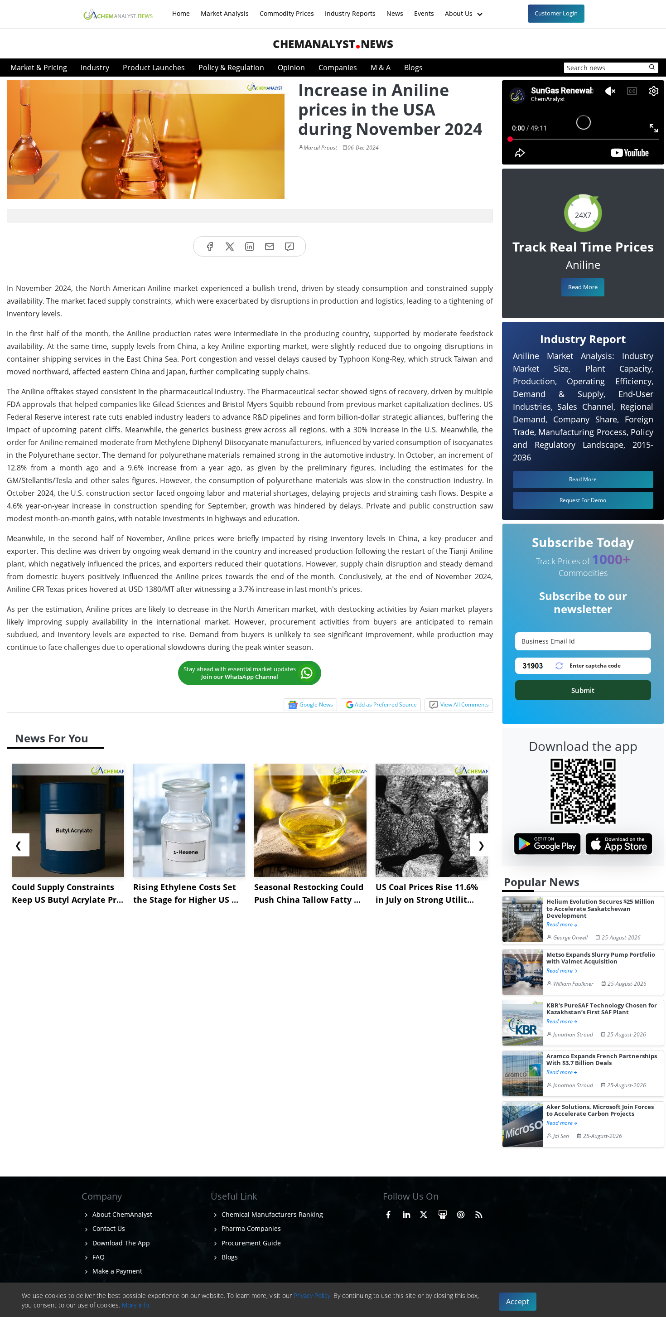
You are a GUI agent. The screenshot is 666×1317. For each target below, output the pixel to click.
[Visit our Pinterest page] (460, 1213)
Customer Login (556, 13)
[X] (230, 246)
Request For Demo (583, 500)
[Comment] (289, 246)
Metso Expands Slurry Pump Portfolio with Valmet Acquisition (600, 958)
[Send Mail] (270, 246)
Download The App (120, 1243)
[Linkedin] (250, 246)
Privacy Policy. (313, 1295)
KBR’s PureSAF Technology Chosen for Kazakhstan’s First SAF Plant (601, 1009)
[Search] (652, 68)
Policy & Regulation (231, 68)
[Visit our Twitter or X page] (423, 1213)
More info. (136, 1305)
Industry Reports (350, 9)
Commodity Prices (287, 9)
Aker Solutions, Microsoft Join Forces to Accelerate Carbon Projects (600, 1111)
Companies (338, 68)
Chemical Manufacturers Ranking (271, 1214)
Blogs (413, 68)
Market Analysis (225, 9)
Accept (517, 1302)
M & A (381, 68)
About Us (459, 9)
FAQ (98, 1257)
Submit (582, 690)
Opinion (291, 68)
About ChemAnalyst (121, 1214)
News (394, 9)
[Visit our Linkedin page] (406, 1213)
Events (424, 9)
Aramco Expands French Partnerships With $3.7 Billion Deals (601, 1060)
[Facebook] (210, 246)
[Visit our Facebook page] (388, 1213)
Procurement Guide (250, 1243)
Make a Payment (116, 1271)
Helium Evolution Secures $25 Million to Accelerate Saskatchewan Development (600, 908)
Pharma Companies (250, 1228)
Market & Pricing (38, 68)
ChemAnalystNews (333, 43)
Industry (95, 68)
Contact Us (108, 1228)
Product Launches (154, 68)
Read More (583, 287)
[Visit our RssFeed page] (478, 1213)
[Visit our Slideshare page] (442, 1213)
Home (181, 9)
